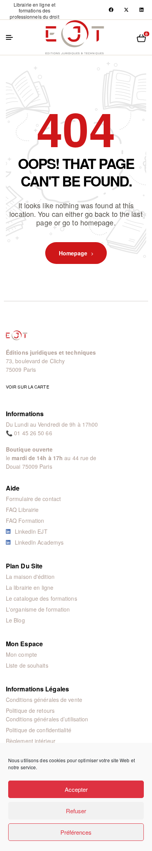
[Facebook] (111, 9)
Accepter (76, 789)
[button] (34, 10)
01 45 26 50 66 (33, 433)
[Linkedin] (141, 9)
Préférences (76, 832)
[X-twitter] (126, 9)
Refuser (76, 811)
